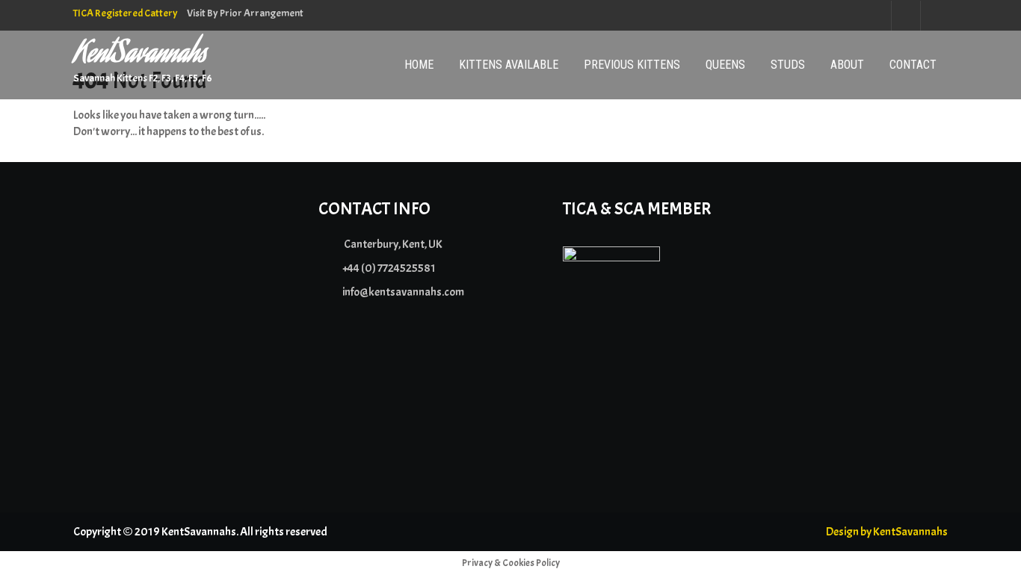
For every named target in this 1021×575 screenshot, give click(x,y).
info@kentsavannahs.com (403, 292)
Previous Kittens (632, 65)
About (847, 65)
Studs (788, 65)
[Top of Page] (978, 543)
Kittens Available (508, 65)
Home (419, 65)
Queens (725, 65)
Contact (913, 65)
